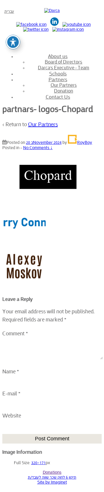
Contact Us (58, 97)
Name (9, 372)
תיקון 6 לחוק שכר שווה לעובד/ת (52, 477)
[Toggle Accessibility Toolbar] (13, 42)
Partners (58, 79)
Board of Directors (63, 62)
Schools (58, 74)
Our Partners (64, 85)
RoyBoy (84, 142)
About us (58, 56)
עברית (9, 11)
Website (11, 416)
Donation (63, 91)
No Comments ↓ (38, 147)
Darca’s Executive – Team (63, 67)
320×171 (38, 462)
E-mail (9, 394)
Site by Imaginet (52, 482)
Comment (15, 334)
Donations (52, 472)
